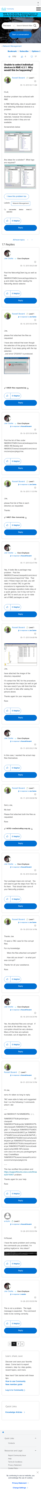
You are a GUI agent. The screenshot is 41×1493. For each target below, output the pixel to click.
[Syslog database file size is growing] (28, 240)
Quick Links (9, 1438)
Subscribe (24, 51)
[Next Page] (22, 1344)
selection (9, 212)
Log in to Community (14, 1390)
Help (10, 1459)
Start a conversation (20, 34)
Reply (20, 228)
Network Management (12, 46)
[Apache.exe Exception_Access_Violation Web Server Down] (32, 240)
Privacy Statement (19, 1483)
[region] (20, 1481)
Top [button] (3, 1432)
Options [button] (35, 51)
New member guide (13, 1384)
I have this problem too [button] (16, 196)
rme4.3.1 (29, 209)
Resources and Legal (13, 1451)
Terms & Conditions (15, 1462)
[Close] (37, 1472)
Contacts (11, 1443)
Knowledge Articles (14, 1412)
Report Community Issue (17, 1455)
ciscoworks (12, 209)
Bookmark (12, 51)
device (21, 209)
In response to (28, 317)
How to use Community (15, 1381)
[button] (7, 220)
